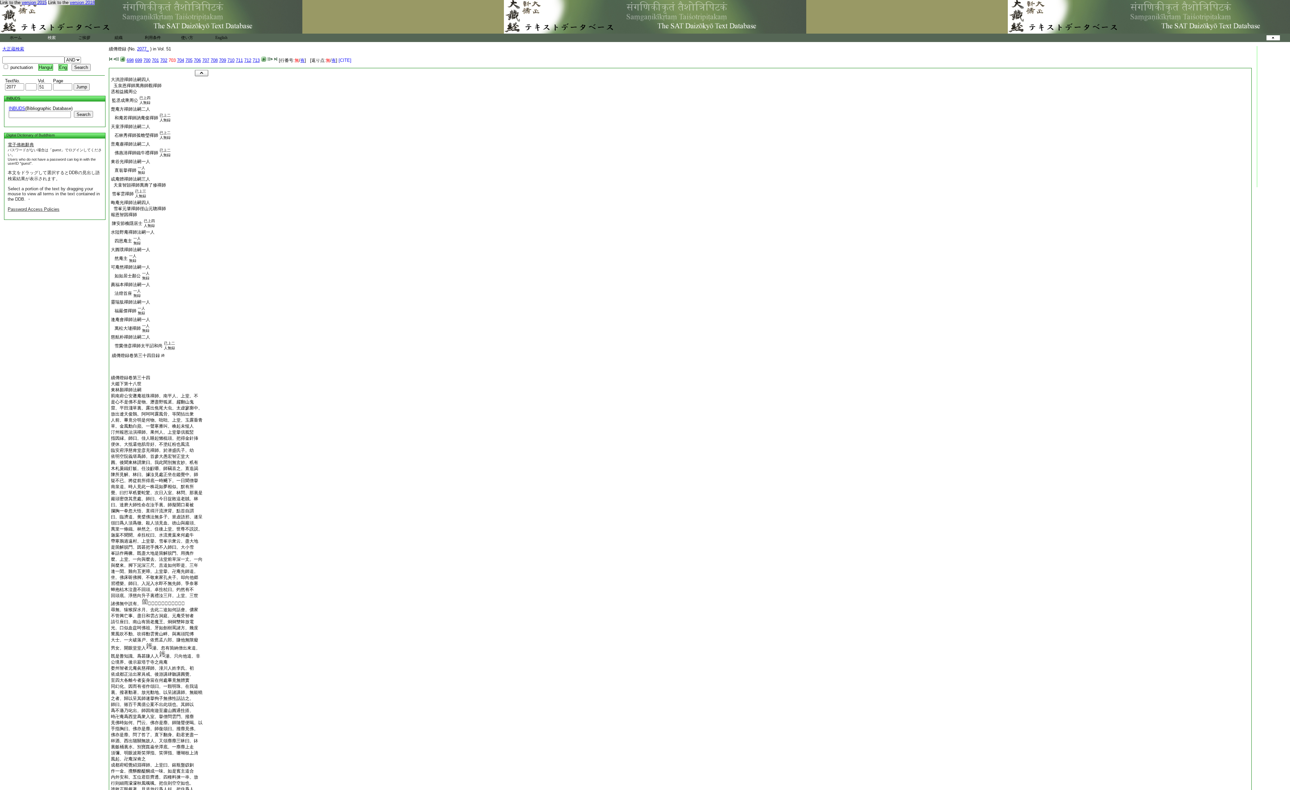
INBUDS (17, 108)
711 (239, 60)
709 (222, 60)
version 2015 (34, 2)
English (221, 37)
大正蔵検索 (13, 48)
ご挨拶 (84, 37)
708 (214, 60)
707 (205, 60)
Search (83, 114)
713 (256, 60)
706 (197, 60)
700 (146, 60)
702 (163, 60)
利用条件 (153, 37)
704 (180, 60)
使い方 (187, 37)
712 (247, 60)
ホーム (16, 37)
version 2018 (82, 2)
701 (155, 60)
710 (230, 60)
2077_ (143, 48)
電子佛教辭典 (21, 144)
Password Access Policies (33, 209)
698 (130, 60)
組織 (119, 37)
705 (188, 60)
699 (138, 60)
